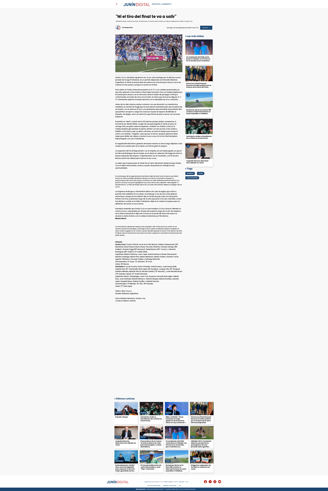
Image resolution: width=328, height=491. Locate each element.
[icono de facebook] (205, 481)
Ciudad (193, 412)
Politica (117, 436)
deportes (156, 4)
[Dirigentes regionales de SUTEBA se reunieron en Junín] (202, 457)
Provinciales (119, 461)
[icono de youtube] (219, 481)
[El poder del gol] (126, 408)
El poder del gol (121, 417)
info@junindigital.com (153, 481)
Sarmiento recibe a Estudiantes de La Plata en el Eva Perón (199, 137)
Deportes (143, 412)
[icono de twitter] (210, 481)
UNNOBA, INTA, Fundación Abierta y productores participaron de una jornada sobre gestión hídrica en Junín (201, 445)
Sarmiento (167, 4)
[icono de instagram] (214, 481)
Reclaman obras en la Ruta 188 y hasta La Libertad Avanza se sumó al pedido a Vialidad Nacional (198, 112)
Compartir (205, 28)
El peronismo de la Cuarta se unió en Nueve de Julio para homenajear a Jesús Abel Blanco (151, 444)
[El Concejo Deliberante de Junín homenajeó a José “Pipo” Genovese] (151, 457)
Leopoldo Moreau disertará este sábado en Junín (197, 162)
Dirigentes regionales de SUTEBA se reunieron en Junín (201, 467)
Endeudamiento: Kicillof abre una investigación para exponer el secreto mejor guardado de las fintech (125, 469)
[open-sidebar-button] (117, 4)
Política (168, 412)
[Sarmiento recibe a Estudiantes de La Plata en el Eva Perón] (199, 126)
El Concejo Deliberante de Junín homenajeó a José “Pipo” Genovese (151, 467)
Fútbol (200, 173)
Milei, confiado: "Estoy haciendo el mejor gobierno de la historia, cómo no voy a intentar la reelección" (176, 421)
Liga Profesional (192, 178)
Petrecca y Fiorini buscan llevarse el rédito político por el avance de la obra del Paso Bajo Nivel (198, 86)
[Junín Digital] (137, 4)
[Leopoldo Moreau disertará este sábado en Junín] (199, 151)
